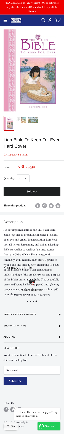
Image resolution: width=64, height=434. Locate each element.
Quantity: (9, 178)
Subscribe (15, 381)
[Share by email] (57, 205)
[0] (57, 20)
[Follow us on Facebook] (6, 409)
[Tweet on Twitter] (51, 205)
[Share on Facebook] (37, 205)
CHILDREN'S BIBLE (16, 154)
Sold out (32, 191)
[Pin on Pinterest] (44, 205)
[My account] (50, 20)
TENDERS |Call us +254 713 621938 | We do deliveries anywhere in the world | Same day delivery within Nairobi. (32, 7)
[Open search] (43, 20)
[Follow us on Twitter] (12, 409)
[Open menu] (5, 20)
